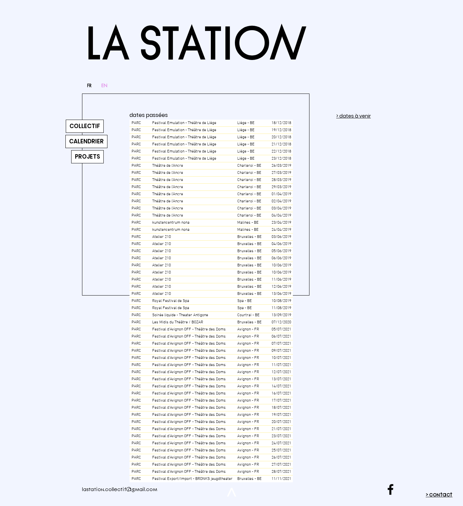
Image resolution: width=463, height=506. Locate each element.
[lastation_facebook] (390, 489)
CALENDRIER (86, 141)
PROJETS (87, 157)
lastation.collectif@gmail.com (119, 489)
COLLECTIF (84, 126)
